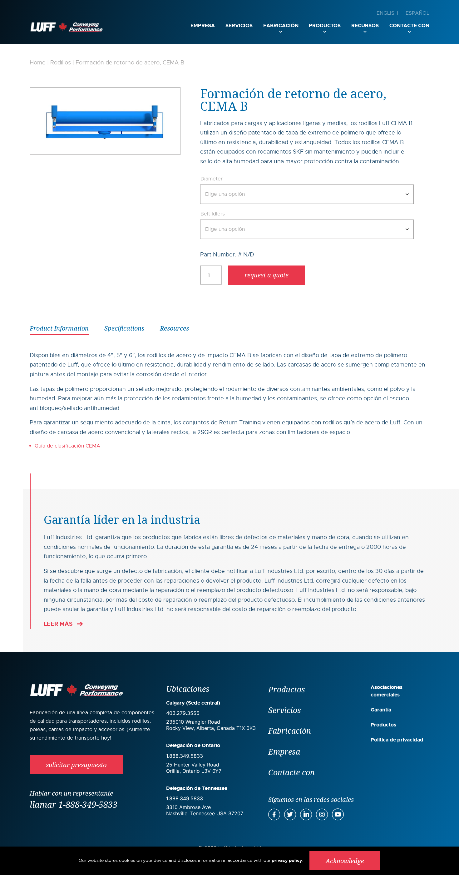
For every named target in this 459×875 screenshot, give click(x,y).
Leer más (58, 624)
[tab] (59, 328)
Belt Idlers (212, 213)
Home (38, 62)
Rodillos (60, 62)
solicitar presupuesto (76, 765)
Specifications (124, 328)
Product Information (59, 328)
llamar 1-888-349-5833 (73, 804)
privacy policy (287, 860)
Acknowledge (345, 861)
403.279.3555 (183, 713)
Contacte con (409, 25)
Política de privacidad (397, 739)
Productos (325, 25)
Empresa (202, 25)
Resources (174, 328)
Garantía (381, 709)
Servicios (239, 25)
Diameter (211, 178)
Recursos (365, 25)
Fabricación (281, 25)
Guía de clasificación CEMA (67, 446)
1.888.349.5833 (184, 756)
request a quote (266, 275)
